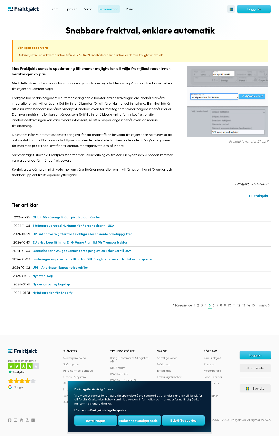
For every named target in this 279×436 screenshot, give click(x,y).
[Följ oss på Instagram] (27, 420)
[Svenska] (231, 9)
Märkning (163, 364)
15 (253, 305)
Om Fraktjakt (212, 358)
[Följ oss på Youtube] (15, 420)
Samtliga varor (167, 358)
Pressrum (210, 364)
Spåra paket (71, 364)
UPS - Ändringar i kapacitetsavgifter (60, 267)
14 (248, 305)
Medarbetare (212, 370)
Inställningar (95, 421)
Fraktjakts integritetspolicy (108, 410)
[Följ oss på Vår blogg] (21, 420)
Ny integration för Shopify (53, 293)
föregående (183, 305)
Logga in (254, 9)
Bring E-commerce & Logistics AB (129, 359)
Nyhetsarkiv (211, 383)
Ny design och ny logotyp (51, 284)
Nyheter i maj (43, 276)
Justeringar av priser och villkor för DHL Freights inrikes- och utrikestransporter (93, 259)
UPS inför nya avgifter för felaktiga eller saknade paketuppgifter (82, 234)
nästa (263, 305)
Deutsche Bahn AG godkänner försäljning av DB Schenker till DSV (82, 251)
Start (54, 9)
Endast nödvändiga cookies (140, 421)
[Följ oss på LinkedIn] (33, 420)
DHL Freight (117, 368)
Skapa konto (255, 368)
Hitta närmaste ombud (78, 370)
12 (238, 305)
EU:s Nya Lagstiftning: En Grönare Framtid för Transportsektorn (81, 242)
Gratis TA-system (74, 377)
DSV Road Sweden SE (123, 380)
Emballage (164, 370)
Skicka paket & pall (75, 358)
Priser (130, 9)
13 (243, 305)
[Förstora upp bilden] (227, 136)
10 (229, 305)
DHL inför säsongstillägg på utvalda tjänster (66, 217)
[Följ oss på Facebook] (9, 420)
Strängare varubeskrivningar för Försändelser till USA (73, 226)
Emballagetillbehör (169, 377)
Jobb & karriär (213, 377)
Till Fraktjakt (258, 195)
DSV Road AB (119, 374)
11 (234, 305)
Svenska (258, 388)
